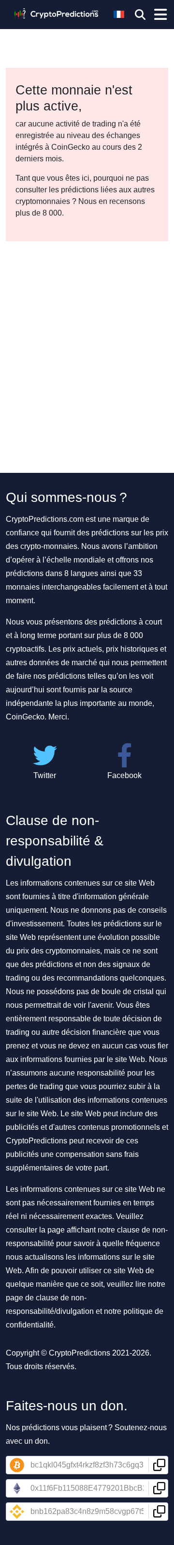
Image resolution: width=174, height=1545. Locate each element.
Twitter (44, 775)
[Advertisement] (87, 333)
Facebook (124, 775)
